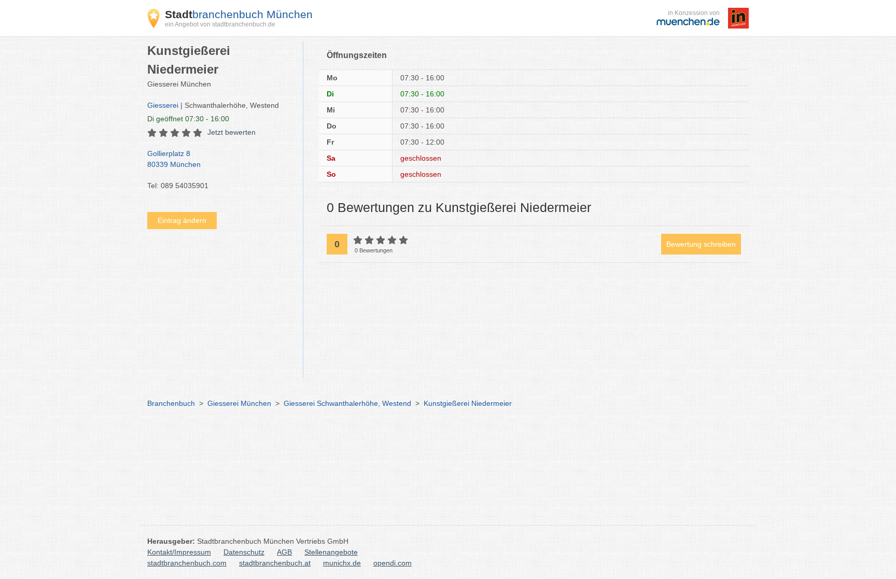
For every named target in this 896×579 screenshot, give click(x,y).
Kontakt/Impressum (179, 552)
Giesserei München (239, 403)
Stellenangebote (331, 552)
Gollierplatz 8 (174, 158)
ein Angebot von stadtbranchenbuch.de (220, 24)
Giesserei (162, 105)
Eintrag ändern (182, 220)
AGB (284, 552)
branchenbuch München (239, 14)
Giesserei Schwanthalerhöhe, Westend (347, 403)
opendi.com (392, 563)
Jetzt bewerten (231, 132)
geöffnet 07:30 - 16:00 (188, 119)
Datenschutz (243, 552)
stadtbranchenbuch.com (187, 563)
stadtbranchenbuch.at (275, 563)
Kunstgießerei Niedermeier (468, 403)
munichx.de (342, 563)
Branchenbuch (171, 403)
